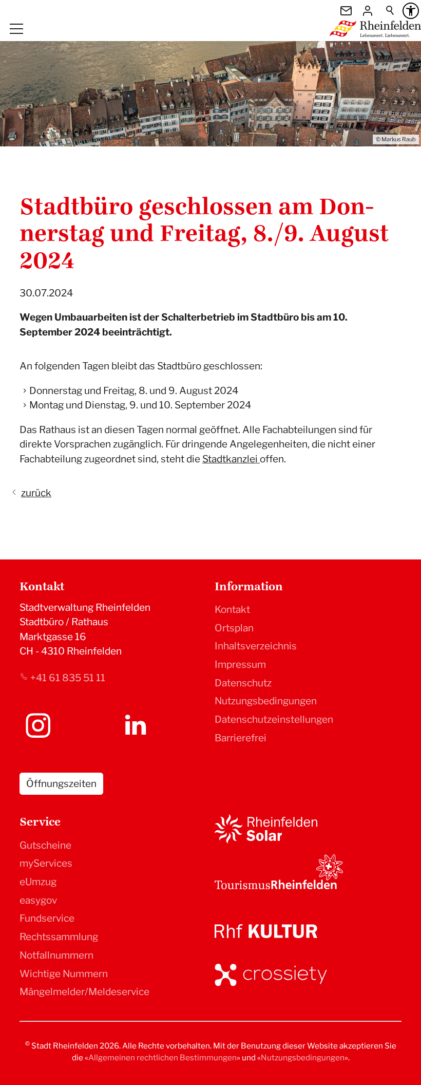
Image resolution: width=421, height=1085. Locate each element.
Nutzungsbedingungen (266, 701)
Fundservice (47, 918)
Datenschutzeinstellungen (274, 719)
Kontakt (232, 609)
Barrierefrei (240, 738)
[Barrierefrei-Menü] (411, 11)
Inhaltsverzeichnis (256, 646)
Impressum (240, 664)
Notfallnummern (56, 955)
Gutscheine (45, 845)
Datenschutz (243, 683)
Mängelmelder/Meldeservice (84, 992)
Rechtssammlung (59, 937)
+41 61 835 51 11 (67, 678)
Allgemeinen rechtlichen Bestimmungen (162, 1057)
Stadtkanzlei (231, 459)
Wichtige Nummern (64, 974)
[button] (16, 29)
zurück (36, 493)
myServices (46, 863)
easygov (38, 900)
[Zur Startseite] (375, 29)
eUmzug (38, 882)
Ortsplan (234, 628)
